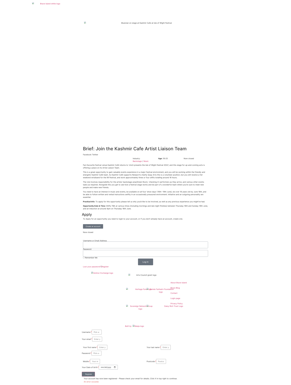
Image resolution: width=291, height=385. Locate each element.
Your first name (89, 347)
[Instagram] (171, 274)
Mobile (86, 361)
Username (86, 332)
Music (146, 161)
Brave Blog (175, 288)
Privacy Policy (177, 303)
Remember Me (90, 258)
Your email (86, 339)
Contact (174, 293)
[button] (87, 154)
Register (105, 266)
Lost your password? (92, 266)
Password (87, 249)
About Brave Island (179, 282)
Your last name (153, 347)
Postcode (151, 361)
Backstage (137, 161)
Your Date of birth (90, 367)
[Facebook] (183, 274)
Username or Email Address (95, 241)
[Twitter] (177, 274)
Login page (175, 298)
